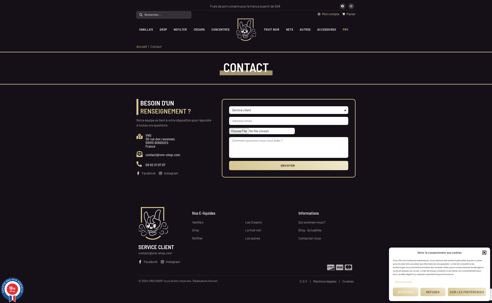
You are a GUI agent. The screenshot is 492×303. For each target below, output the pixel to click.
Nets (289, 29)
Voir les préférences (467, 292)
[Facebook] (343, 6)
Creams (199, 29)
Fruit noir (271, 29)
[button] (484, 252)
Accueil (141, 46)
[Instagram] (351, 6)
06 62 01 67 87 (155, 164)
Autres (305, 29)
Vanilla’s (146, 29)
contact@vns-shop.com (162, 154)
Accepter (405, 292)
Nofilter (180, 29)
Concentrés (220, 29)
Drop (163, 29)
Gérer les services (403, 281)
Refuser (433, 292)
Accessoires (326, 29)
